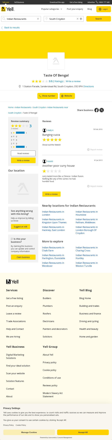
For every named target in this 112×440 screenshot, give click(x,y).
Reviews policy (50, 385)
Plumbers (48, 305)
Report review (96, 149)
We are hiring (13, 336)
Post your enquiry (75, 9)
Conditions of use (52, 377)
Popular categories (50, 9)
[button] (38, 19)
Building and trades (89, 305)
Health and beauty (88, 328)
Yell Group (50, 347)
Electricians (48, 321)
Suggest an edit (20, 226)
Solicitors (47, 336)
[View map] (23, 189)
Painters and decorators (55, 328)
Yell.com (5, 2)
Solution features (15, 381)
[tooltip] (81, 19)
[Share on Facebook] (96, 110)
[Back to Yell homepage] (8, 9)
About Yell (48, 354)
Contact (10, 388)
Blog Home (85, 298)
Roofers (47, 313)
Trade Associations (16, 321)
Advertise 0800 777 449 (99, 2)
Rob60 (50, 161)
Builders (47, 298)
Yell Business (19, 2)
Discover (49, 290)
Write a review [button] (23, 160)
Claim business (23, 257)
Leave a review (13, 313)
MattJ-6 (50, 130)
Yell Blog (85, 290)
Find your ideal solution (18, 365)
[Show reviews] (20, 126)
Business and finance (90, 313)
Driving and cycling (89, 321)
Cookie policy (49, 370)
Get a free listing (76, 2)
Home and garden (88, 336)
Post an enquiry (14, 305)
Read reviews (23, 153)
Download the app (57, 2)
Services (11, 290)
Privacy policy (49, 362)
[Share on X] (101, 110)
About (9, 396)
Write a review (73, 81)
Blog (89, 9)
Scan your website (15, 373)
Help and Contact (15, 328)
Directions (88, 86)
